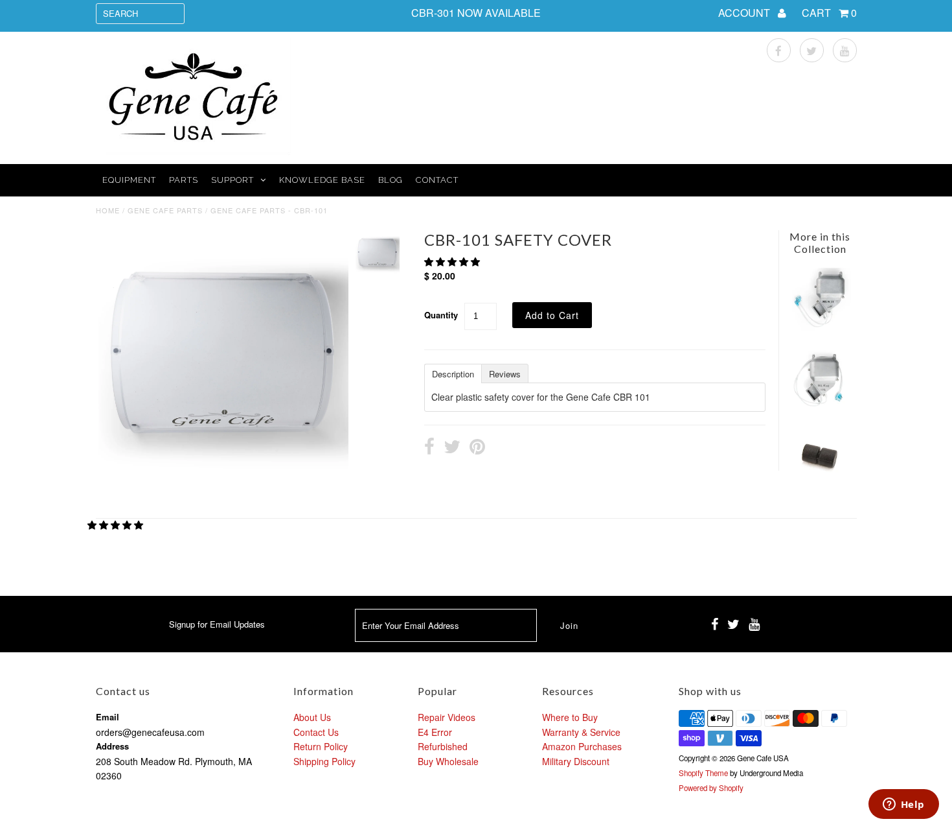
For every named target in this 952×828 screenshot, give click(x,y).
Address (112, 746)
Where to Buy (570, 717)
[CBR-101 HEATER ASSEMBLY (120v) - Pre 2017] (820, 405)
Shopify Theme (703, 773)
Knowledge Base (322, 180)
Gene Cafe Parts (165, 210)
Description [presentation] (453, 374)
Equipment (129, 180)
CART (829, 12)
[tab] (452, 373)
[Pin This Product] (477, 448)
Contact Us (316, 732)
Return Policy (320, 746)
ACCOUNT (745, 12)
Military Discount (575, 761)
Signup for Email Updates (217, 624)
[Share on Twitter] (452, 448)
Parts (183, 180)
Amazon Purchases (582, 746)
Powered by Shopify (711, 788)
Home (108, 210)
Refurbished (443, 746)
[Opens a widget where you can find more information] (903, 805)
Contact (437, 180)
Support (232, 180)
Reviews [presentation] (505, 374)
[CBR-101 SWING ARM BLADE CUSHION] (820, 484)
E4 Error (435, 732)
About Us (312, 717)
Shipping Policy (324, 761)
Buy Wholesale (448, 761)
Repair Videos (446, 717)
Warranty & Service (581, 732)
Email (107, 717)
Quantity (441, 315)
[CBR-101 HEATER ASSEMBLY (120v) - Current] (820, 326)
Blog (390, 180)
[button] (453, 261)
